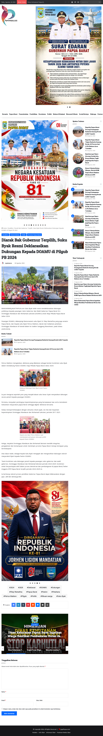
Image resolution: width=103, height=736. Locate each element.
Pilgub (24, 596)
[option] (35, 634)
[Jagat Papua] (9, 15)
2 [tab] (69, 107)
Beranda (5, 114)
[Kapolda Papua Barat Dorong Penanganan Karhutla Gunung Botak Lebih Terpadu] (7, 342)
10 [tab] (45, 225)
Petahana (56, 592)
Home (5, 228)
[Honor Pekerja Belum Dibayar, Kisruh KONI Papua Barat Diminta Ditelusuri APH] (78, 172)
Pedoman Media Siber (64, 732)
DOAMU (44, 587)
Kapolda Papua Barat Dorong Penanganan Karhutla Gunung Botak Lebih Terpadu (41, 340)
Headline (10, 228)
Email (4, 700)
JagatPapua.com (65, 729)
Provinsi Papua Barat (34, 234)
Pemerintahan (23, 114)
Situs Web (39, 700)
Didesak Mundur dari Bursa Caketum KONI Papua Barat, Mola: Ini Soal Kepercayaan (53, 2)
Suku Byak (62, 596)
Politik (49, 114)
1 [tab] (67, 107)
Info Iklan (42, 732)
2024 (12, 587)
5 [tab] (33, 225)
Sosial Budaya (84, 114)
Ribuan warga (47, 596)
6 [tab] (36, 225)
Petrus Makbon (10, 596)
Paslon (44, 592)
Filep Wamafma (16, 592)
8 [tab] (40, 225)
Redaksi (34, 732)
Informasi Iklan (51, 732)
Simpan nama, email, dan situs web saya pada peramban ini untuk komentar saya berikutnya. (31, 709)
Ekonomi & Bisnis (72, 114)
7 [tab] (38, 225)
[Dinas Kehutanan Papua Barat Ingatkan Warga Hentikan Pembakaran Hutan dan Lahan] (78, 245)
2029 (21, 587)
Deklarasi (31, 587)
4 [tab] (31, 225)
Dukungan (56, 587)
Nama (4, 691)
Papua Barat (13, 114)
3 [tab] (29, 225)
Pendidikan (33, 114)
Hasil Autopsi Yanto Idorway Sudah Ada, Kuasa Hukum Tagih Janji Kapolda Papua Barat (92, 158)
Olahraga (93, 114)
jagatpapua (8, 263)
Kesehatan (42, 114)
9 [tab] (42, 225)
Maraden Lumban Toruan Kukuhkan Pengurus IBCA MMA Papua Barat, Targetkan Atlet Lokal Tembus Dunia (34, 636)
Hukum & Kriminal (59, 114)
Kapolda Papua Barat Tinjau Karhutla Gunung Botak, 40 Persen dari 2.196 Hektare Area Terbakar (93, 144)
